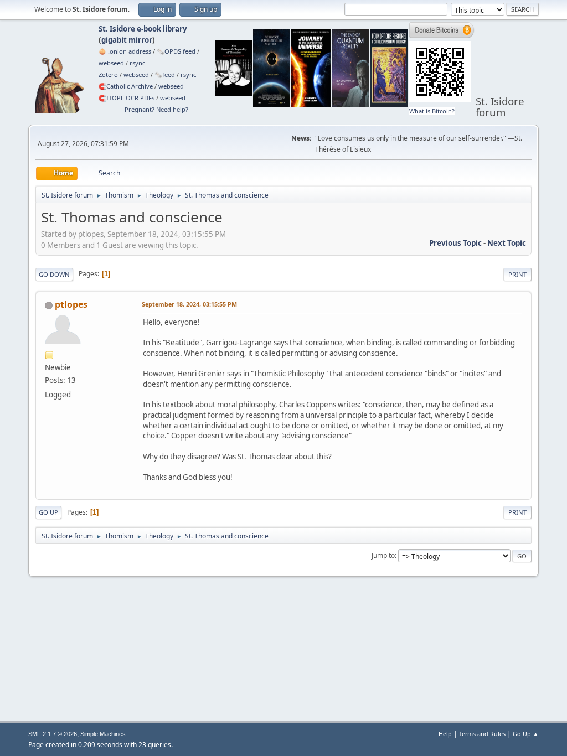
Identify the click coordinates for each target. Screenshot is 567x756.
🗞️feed (164, 74)
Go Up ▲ (526, 733)
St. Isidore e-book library (143, 29)
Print (517, 274)
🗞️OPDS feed (176, 51)
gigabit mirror (126, 40)
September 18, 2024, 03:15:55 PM (189, 304)
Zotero (108, 74)
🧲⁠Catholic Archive (126, 86)
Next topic (506, 243)
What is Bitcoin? (432, 111)
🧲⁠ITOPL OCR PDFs (126, 98)
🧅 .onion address (125, 51)
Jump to (383, 555)
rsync (137, 63)
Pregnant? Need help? (156, 109)
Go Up (48, 512)
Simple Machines (103, 734)
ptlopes (71, 304)
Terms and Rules (482, 733)
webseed (111, 63)
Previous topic (455, 243)
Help (445, 733)
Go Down (54, 274)
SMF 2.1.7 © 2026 (52, 734)
